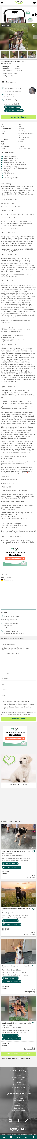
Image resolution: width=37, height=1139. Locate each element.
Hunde (18, 1075)
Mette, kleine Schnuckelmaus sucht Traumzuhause (16, 851)
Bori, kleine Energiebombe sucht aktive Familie (16, 966)
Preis (2, 126)
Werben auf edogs (18, 1110)
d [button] (35, 37)
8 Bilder (6, 25)
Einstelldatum (6, 128)
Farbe (3, 144)
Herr (28, 674)
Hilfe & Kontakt (18, 1101)
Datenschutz (18, 1108)
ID (2, 124)
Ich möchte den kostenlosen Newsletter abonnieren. (17, 708)
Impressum (18, 1105)
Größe (3, 148)
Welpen (18, 1082)
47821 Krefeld (6, 578)
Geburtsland (5, 146)
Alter (2, 142)
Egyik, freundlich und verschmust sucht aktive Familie (16, 1023)
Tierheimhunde (18, 1085)
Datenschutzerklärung (13, 714)
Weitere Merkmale (7, 153)
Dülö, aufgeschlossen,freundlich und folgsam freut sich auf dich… (16, 909)
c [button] (3, 837)
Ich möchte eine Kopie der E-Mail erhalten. (18, 704)
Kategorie (4, 131)
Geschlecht (5, 139)
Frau (11, 674)
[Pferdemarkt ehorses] (14, 1130)
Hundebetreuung (18, 1077)
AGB (28, 714)
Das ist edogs (18, 1098)
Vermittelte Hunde (18, 1087)
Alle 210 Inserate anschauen (18, 1054)
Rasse (3, 133)
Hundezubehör (18, 1080)
